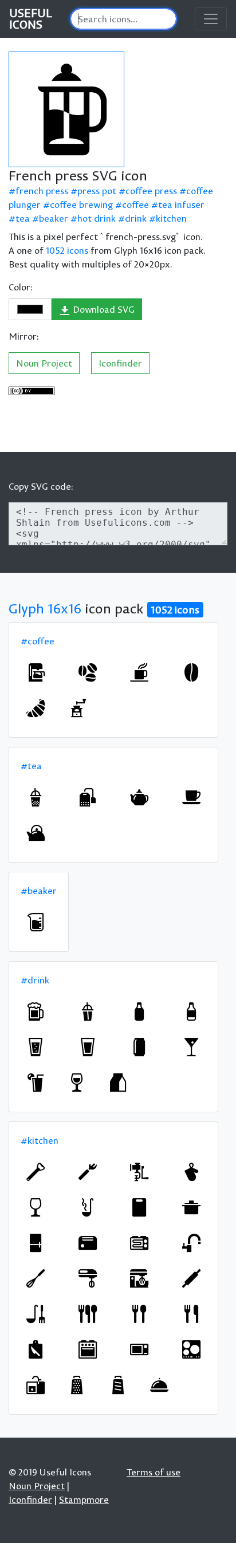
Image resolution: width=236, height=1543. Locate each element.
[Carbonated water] (35, 1047)
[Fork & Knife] (191, 1314)
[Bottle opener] (35, 1172)
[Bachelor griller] (139, 1243)
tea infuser (181, 204)
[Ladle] (87, 1207)
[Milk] (118, 1082)
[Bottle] (139, 1011)
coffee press (151, 190)
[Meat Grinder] (139, 1172)
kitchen (171, 218)
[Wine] (77, 1082)
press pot (96, 190)
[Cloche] (159, 1385)
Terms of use (153, 1472)
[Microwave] (139, 1349)
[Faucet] (191, 1243)
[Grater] (77, 1385)
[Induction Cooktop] (191, 1349)
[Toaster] (87, 1243)
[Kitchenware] (35, 1314)
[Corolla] (35, 1278)
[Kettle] (35, 833)
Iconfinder (120, 363)
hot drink (96, 218)
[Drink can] (139, 1047)
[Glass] (87, 1047)
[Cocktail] (87, 1011)
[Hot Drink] (139, 672)
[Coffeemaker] (35, 672)
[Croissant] (35, 708)
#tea (31, 766)
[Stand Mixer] (139, 1278)
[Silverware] (87, 1314)
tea (22, 218)
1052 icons (67, 250)
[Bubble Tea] (35, 797)
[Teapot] (139, 797)
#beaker (39, 890)
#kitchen (39, 1140)
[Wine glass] (35, 1207)
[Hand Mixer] (87, 1278)
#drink (35, 980)
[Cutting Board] (139, 1207)
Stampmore (84, 1499)
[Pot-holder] (191, 1172)
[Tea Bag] (87, 797)
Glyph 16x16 (45, 608)
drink (136, 218)
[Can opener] (87, 1172)
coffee (135, 204)
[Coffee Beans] (87, 672)
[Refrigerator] (35, 1243)
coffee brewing (81, 204)
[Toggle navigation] (211, 18)
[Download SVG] (66, 109)
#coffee (37, 641)
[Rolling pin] (191, 1278)
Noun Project (44, 363)
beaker (53, 218)
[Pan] (191, 1207)
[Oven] (87, 1349)
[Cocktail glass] (191, 1047)
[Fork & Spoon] (139, 1314)
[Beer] (35, 1011)
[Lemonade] (35, 1082)
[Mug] (191, 797)
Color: (21, 287)
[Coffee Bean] (191, 672)
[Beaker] (35, 922)
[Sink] (35, 1385)
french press (41, 190)
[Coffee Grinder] (77, 708)
